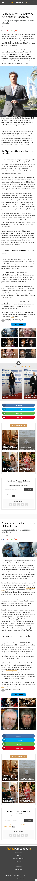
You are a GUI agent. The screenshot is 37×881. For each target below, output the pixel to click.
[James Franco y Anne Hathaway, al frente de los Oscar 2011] (9, 357)
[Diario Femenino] (18, 3)
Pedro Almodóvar (25, 728)
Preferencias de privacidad (15, 494)
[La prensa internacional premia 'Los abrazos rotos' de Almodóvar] (9, 706)
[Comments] (16, 31)
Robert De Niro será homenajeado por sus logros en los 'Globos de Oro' (27, 332)
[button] (5, 3)
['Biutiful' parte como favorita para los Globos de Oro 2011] (27, 357)
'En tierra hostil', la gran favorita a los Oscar (26, 704)
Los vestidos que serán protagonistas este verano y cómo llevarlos (27, 469)
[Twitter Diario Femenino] (22, 505)
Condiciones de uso (25, 494)
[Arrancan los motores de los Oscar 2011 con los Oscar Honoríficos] (9, 347)
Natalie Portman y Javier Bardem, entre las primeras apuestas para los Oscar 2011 (26, 343)
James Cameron (7, 728)
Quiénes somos (18, 852)
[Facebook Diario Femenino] (10, 505)
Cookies (18, 855)
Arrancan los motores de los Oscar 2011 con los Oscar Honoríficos (9, 343)
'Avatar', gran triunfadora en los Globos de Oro (7, 333)
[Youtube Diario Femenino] (26, 505)
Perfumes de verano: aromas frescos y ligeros (27, 448)
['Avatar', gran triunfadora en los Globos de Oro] (9, 336)
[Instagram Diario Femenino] (18, 505)
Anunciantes (19, 866)
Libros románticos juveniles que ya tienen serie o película (9, 469)
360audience (23, 879)
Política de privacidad (18, 858)
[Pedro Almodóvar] (27, 729)
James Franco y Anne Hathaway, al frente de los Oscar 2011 (9, 354)
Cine (12, 317)
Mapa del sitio (18, 869)
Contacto (18, 864)
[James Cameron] (9, 729)
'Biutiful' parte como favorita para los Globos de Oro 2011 (26, 354)
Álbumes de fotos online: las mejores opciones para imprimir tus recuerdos (10, 447)
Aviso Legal (18, 861)
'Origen (3, 173)
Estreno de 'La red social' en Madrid (19, 367)
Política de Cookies (8, 496)
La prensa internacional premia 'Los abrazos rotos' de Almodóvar (9, 703)
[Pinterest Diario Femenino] (14, 505)
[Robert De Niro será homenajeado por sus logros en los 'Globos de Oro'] (27, 336)
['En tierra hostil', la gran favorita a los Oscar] (27, 706)
